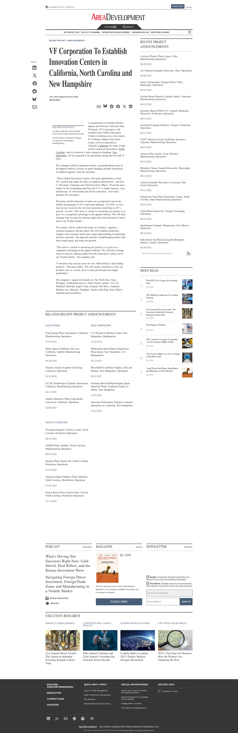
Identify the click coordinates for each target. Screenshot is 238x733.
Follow (109, 27)
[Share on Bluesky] (35, 99)
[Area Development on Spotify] (83, 719)
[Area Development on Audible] (92, 719)
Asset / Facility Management (96, 691)
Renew (189, 7)
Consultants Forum (56, 7)
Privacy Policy (128, 730)
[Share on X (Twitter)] (35, 76)
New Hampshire (101, 325)
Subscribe (177, 6)
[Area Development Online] (88, 727)
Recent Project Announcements (67, 40)
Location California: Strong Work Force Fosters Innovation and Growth (68, 132)
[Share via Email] (35, 107)
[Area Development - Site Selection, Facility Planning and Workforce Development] (119, 17)
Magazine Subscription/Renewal (60, 685)
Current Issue (55, 699)
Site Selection (89, 699)
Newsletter (54, 693)
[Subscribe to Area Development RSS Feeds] (57, 719)
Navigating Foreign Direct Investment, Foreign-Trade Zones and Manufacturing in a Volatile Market (67, 584)
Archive (188, 547)
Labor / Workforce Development (97, 695)
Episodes (87, 547)
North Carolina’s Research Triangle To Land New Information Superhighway (66, 140)
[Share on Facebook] (35, 84)
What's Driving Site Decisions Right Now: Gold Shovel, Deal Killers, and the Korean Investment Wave (67, 563)
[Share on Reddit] (35, 91)
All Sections (189, 32)
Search (129, 27)
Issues (139, 547)
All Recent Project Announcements (156, 253)
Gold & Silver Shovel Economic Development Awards (134, 692)
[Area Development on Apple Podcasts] (74, 719)
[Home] (66, 719)
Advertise (70, 7)
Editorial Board (160, 32)
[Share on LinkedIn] (35, 68)
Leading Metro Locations (131, 703)
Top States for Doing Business (134, 708)
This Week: (169, 584)
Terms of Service (143, 730)
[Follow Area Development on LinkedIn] (49, 719)
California (103, 145)
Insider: (167, 578)
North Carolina (56, 422)
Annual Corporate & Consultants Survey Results (134, 698)
